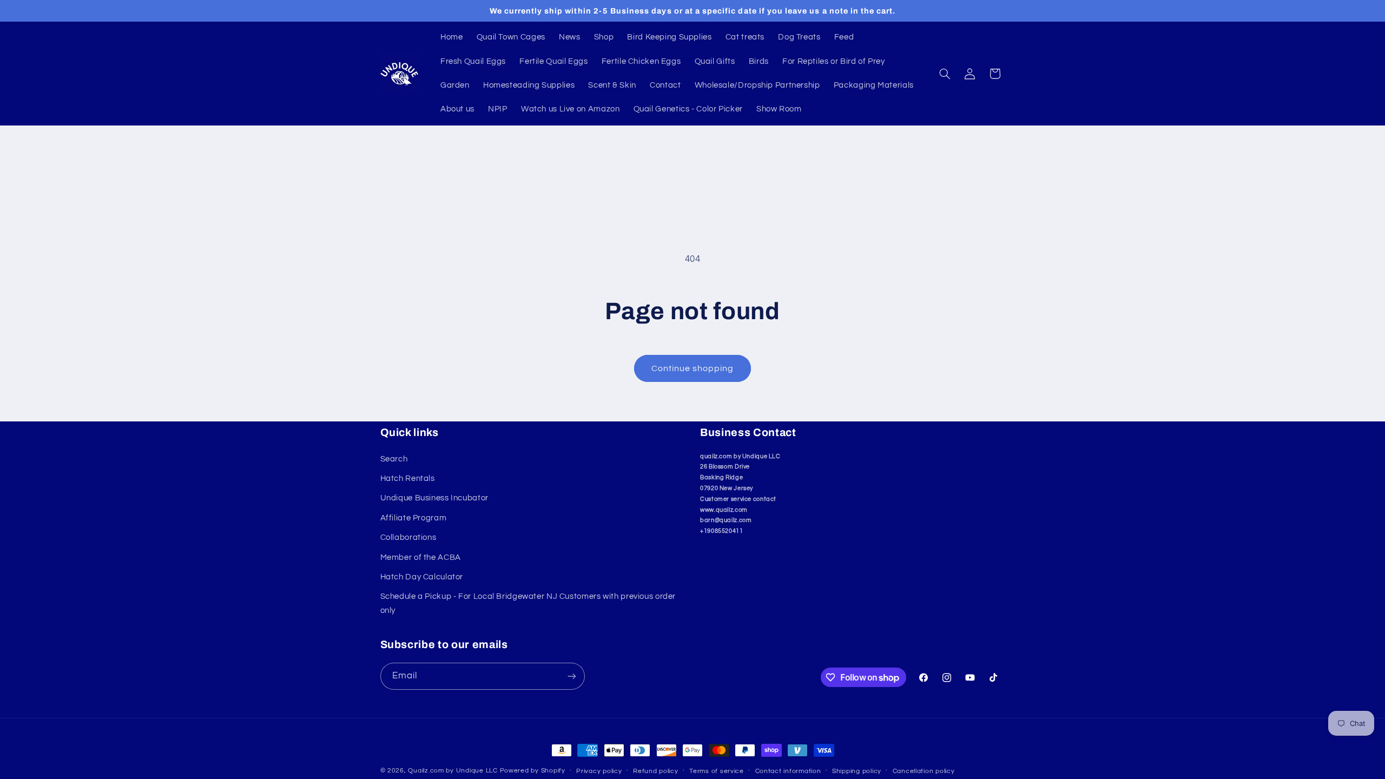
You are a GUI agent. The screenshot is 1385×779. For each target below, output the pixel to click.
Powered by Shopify (532, 771)
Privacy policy (599, 771)
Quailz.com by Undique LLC (452, 771)
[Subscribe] (571, 676)
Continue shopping (692, 368)
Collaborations (408, 537)
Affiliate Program (413, 518)
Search (394, 459)
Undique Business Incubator (434, 498)
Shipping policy (856, 771)
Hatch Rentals (407, 478)
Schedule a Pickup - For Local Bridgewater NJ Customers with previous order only (528, 603)
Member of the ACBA (420, 557)
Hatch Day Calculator (422, 577)
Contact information (788, 771)
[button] (944, 73)
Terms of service (716, 771)
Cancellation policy (924, 771)
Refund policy (655, 771)
